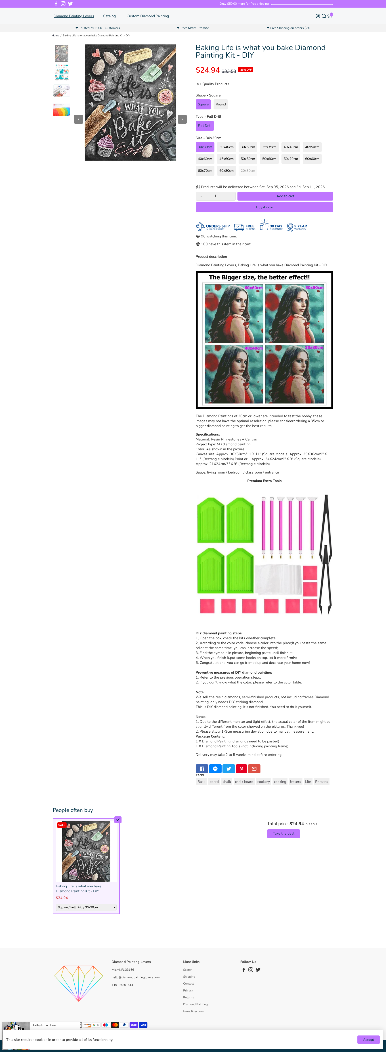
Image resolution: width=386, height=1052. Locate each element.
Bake (201, 781)
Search (187, 970)
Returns (188, 997)
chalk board (244, 781)
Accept (368, 1039)
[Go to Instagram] (63, 4)
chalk (227, 781)
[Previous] (78, 119)
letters (295, 781)
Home (55, 35)
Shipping (189, 976)
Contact (188, 983)
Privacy (188, 990)
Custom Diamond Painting (148, 16)
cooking (280, 781)
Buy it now (264, 207)
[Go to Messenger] (215, 768)
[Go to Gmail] (254, 768)
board (214, 781)
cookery (263, 781)
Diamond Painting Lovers (74, 16)
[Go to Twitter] (70, 4)
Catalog (109, 16)
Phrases (321, 781)
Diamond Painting (195, 1004)
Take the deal (283, 833)
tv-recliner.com (193, 1011)
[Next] (182, 119)
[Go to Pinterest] (241, 768)
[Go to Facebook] (56, 4)
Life (308, 781)
